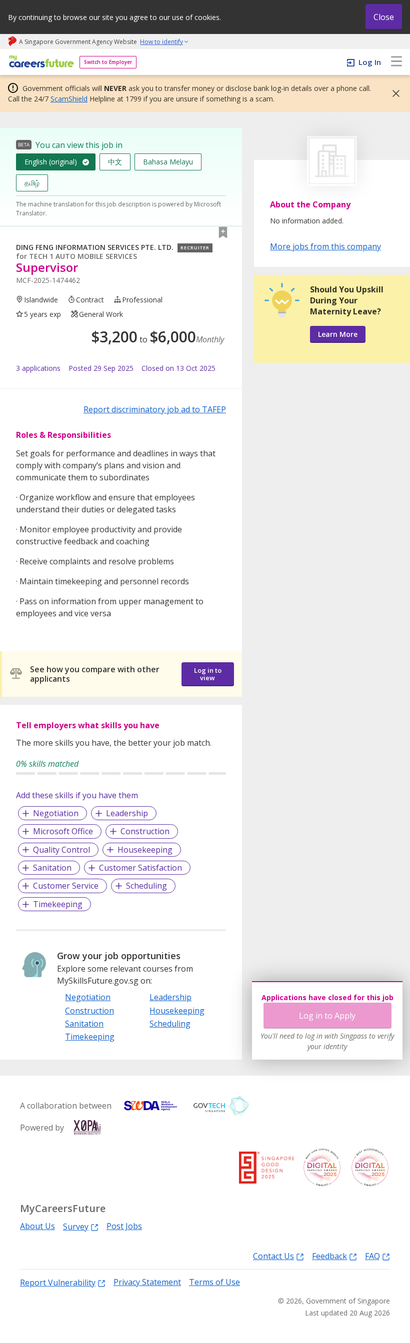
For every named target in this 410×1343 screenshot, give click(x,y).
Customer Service (65, 885)
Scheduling (146, 885)
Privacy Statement (147, 1282)
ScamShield (69, 98)
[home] (40, 62)
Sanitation (52, 867)
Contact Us (273, 1256)
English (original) (50, 161)
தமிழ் (32, 182)
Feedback (329, 1256)
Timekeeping (57, 904)
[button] (393, 93)
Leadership (127, 813)
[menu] (396, 61)
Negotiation (55, 813)
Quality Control (61, 849)
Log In (369, 62)
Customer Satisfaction (140, 867)
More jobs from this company (325, 246)
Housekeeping (145, 849)
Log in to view (208, 674)
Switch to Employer (108, 61)
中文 (115, 161)
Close (384, 16)
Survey (75, 1226)
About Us (37, 1226)
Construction (145, 831)
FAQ (372, 1256)
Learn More (338, 334)
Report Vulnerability (58, 1282)
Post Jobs (124, 1226)
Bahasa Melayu (168, 161)
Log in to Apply (327, 1015)
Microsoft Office (63, 831)
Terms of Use (214, 1282)
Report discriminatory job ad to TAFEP (155, 409)
